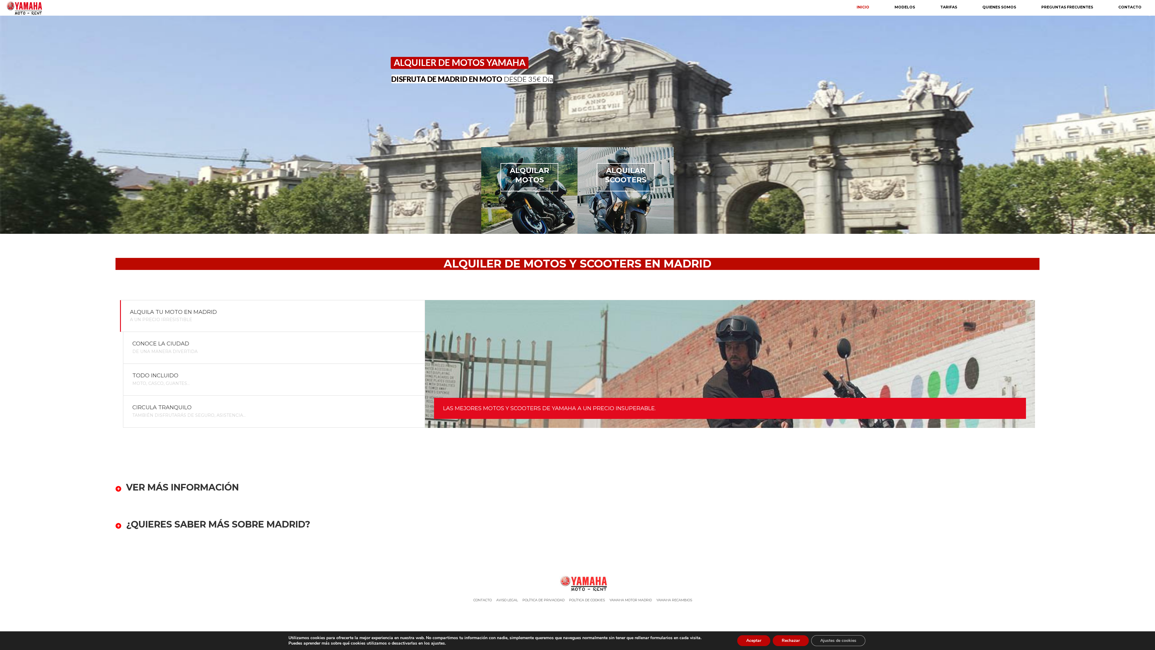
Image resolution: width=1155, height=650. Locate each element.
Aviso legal (507, 600)
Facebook (571, 615)
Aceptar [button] (753, 640)
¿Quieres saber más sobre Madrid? (218, 524)
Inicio (863, 7)
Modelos (905, 7)
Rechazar (791, 640)
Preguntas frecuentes (1067, 7)
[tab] (273, 316)
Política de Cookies (587, 600)
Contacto (1129, 7)
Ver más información (182, 487)
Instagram (585, 615)
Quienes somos (999, 7)
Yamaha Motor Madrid (630, 600)
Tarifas (948, 7)
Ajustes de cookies (838, 640)
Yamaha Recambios (674, 600)
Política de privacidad (543, 600)
